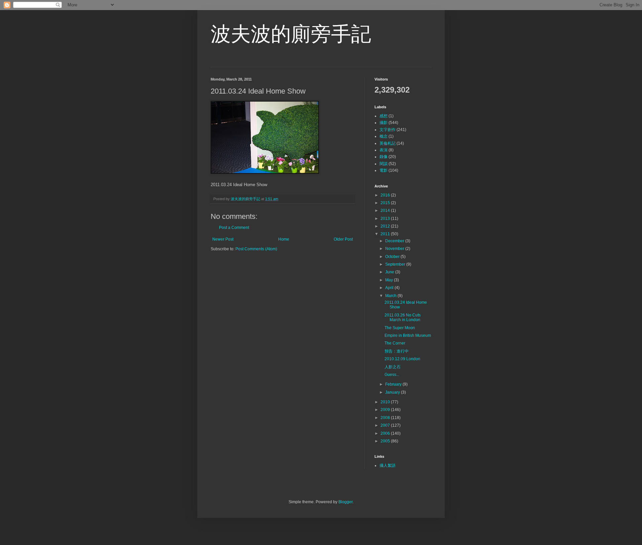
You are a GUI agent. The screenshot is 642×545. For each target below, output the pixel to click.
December (395, 241)
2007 (386, 425)
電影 (384, 170)
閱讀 (384, 163)
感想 (384, 116)
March (391, 295)
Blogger (345, 502)
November (395, 248)
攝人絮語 (388, 465)
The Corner (395, 343)
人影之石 (393, 367)
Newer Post (222, 239)
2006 (386, 433)
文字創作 (388, 129)
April (390, 287)
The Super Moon (400, 327)
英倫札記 (388, 143)
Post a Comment (234, 227)
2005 (386, 441)
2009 (386, 409)
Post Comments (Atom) (256, 249)
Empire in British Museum (408, 335)
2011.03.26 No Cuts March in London (403, 317)
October (393, 256)
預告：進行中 (397, 351)
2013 (386, 218)
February (394, 384)
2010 (386, 402)
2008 (386, 417)
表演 (384, 150)
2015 (386, 202)
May (389, 280)
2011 (386, 234)
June (390, 272)
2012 (386, 226)
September (395, 264)
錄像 (384, 156)
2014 (386, 210)
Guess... (392, 374)
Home (283, 239)
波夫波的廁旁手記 (291, 34)
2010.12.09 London (402, 359)
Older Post (343, 239)
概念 (384, 136)
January (393, 392)
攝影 (384, 122)
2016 (386, 195)
